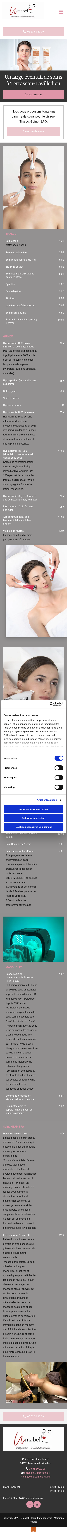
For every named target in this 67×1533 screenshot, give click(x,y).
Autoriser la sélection (33, 818)
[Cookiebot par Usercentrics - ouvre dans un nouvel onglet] (49, 704)
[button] (54, 12)
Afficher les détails (47, 800)
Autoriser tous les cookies (33, 809)
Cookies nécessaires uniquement (34, 826)
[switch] (59, 767)
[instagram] (37, 1504)
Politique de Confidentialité (35, 1476)
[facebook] (30, 1504)
